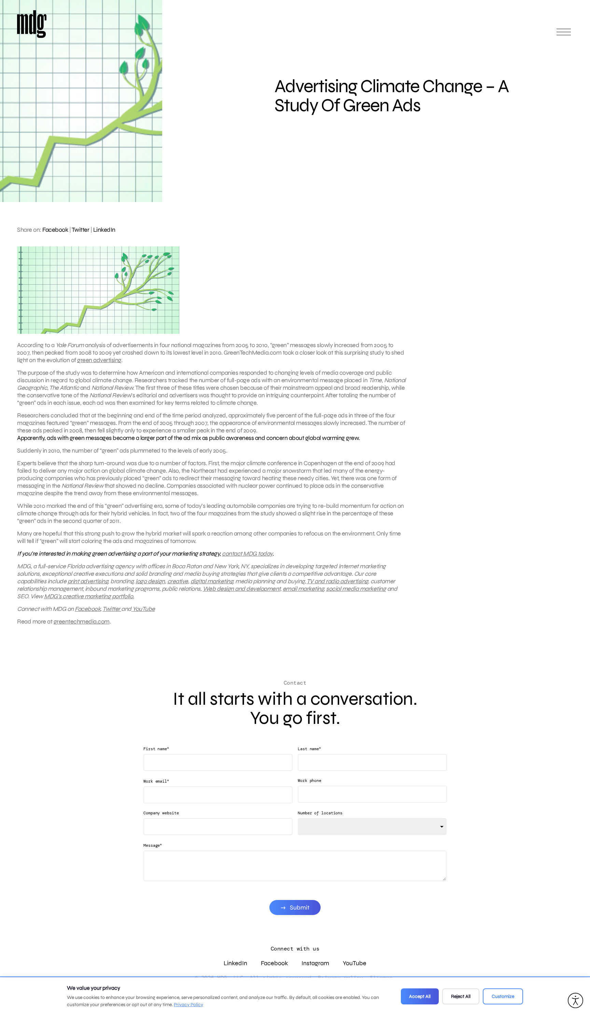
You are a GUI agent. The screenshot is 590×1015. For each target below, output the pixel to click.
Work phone (309, 780)
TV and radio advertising (337, 581)
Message (152, 845)
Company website (161, 813)
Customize (503, 996)
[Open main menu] (563, 35)
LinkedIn (104, 229)
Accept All (420, 996)
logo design (150, 581)
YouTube (143, 609)
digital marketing (212, 581)
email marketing (303, 588)
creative (177, 581)
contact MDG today (247, 553)
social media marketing (356, 588)
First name (156, 749)
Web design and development (241, 588)
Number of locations (320, 813)
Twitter (80, 229)
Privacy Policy (188, 1004)
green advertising (99, 360)
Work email (156, 781)
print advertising (88, 581)
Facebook (55, 229)
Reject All (460, 996)
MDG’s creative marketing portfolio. (89, 596)
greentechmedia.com (82, 621)
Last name (309, 749)
